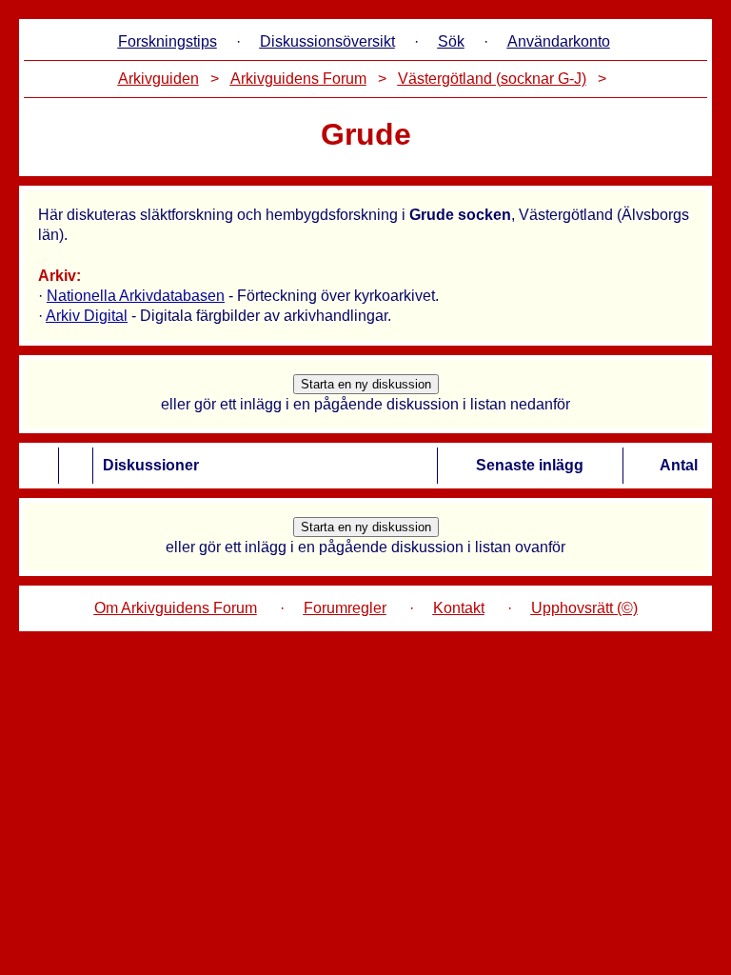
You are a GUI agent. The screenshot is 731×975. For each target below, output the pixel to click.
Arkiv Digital (87, 316)
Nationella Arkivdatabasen (136, 296)
